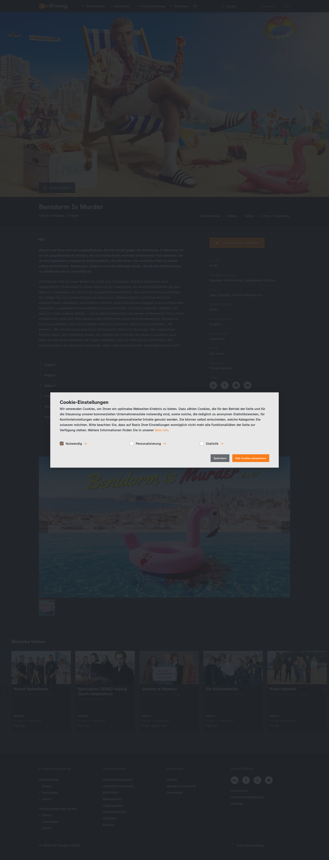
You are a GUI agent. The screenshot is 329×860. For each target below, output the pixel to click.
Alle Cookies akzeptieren (250, 458)
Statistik (212, 443)
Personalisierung (148, 443)
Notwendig (74, 443)
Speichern (220, 458)
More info (161, 430)
